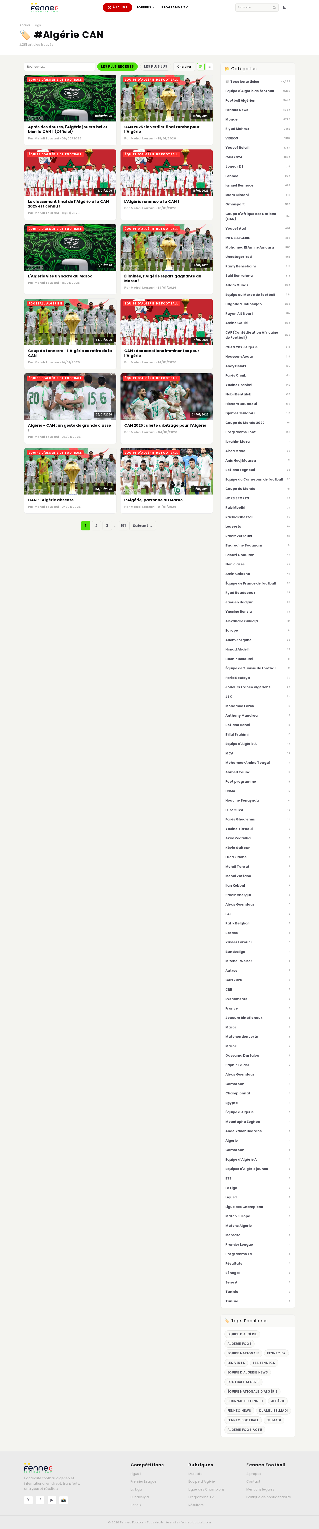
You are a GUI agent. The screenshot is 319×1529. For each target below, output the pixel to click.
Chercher (184, 67)
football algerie (243, 1382)
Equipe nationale (243, 1353)
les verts (236, 1363)
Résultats (196, 1505)
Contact (253, 1481)
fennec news (239, 1410)
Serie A (136, 1505)
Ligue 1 (136, 1473)
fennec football (243, 1420)
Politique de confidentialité (268, 1497)
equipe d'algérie (242, 1334)
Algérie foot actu (244, 1430)
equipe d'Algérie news (247, 1372)
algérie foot (239, 1344)
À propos (253, 1473)
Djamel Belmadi (273, 1410)
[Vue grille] (201, 66)
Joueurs (145, 7)
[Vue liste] (209, 66)
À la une (120, 7)
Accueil (25, 25)
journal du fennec (245, 1401)
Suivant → (142, 525)
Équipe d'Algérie (201, 1481)
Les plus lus (155, 66)
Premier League (143, 1481)
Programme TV (174, 7)
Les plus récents (117, 66)
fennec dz (276, 1353)
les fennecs (264, 1363)
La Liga (136, 1489)
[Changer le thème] (284, 7)
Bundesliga (140, 1497)
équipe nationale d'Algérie (252, 1391)
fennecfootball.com (196, 1522)
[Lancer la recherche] (274, 7)
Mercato (195, 1473)
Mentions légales (260, 1489)
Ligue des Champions (206, 1489)
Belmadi (274, 1420)
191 (123, 525)
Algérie (278, 1401)
